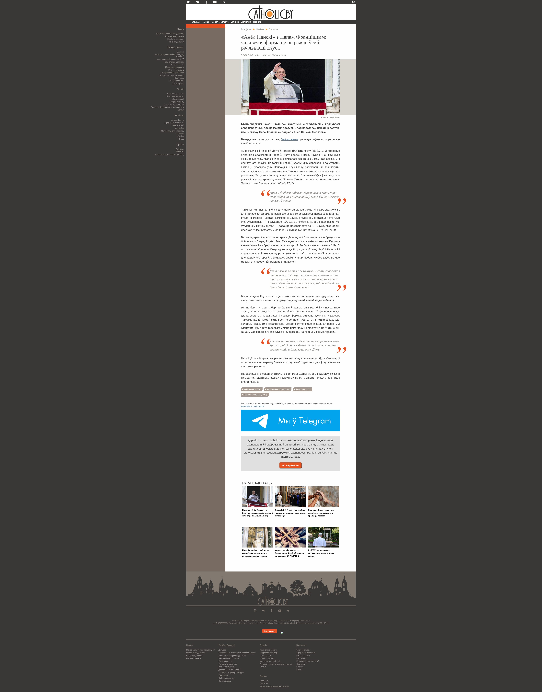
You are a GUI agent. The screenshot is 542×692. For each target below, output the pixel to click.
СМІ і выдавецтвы (176, 81)
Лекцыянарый (178, 99)
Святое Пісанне (177, 120)
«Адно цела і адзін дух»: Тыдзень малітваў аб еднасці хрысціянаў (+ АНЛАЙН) (289, 553)
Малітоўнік (179, 128)
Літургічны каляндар (175, 96)
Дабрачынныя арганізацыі (173, 73)
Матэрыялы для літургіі (174, 104)
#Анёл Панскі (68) (252, 389)
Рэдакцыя (180, 149)
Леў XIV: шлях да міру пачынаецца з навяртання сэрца (321, 553)
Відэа (181, 139)
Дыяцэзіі (180, 52)
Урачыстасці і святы (175, 94)
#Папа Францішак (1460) (255, 394)
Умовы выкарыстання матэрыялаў (169, 155)
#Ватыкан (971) (303, 389)
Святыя (181, 110)
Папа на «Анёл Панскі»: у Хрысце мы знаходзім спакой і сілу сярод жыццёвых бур (257, 513)
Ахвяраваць (290, 465)
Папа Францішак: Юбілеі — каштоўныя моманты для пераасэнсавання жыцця (255, 553)
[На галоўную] (271, 12)
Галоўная (195, 22)
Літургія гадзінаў (177, 102)
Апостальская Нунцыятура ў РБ (170, 59)
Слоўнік (180, 136)
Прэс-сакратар (178, 83)
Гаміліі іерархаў (177, 125)
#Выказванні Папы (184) (278, 389)
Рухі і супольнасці (176, 70)
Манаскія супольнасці (174, 67)
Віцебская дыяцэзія (175, 39)
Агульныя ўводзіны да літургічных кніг (167, 107)
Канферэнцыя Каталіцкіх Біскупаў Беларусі (169, 56)
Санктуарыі (179, 78)
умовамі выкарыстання (252, 406)
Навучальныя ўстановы (174, 62)
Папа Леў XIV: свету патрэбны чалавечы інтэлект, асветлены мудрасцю (290, 513)
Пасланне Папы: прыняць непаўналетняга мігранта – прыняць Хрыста (321, 513)
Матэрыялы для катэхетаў (172, 131)
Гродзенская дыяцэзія (174, 36)
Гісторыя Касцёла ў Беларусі (171, 75)
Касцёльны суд (177, 64)
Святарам (180, 134)
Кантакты (180, 152)
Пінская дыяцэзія (176, 42)
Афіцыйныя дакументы (174, 123)
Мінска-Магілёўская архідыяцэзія (170, 34)
